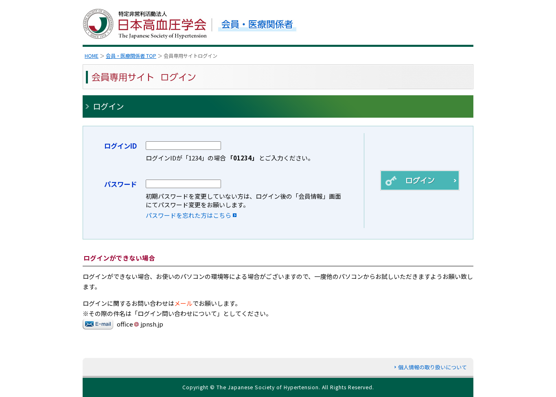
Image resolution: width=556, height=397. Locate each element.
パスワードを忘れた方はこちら (188, 215)
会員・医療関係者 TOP (131, 55)
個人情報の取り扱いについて (432, 367)
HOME (92, 55)
